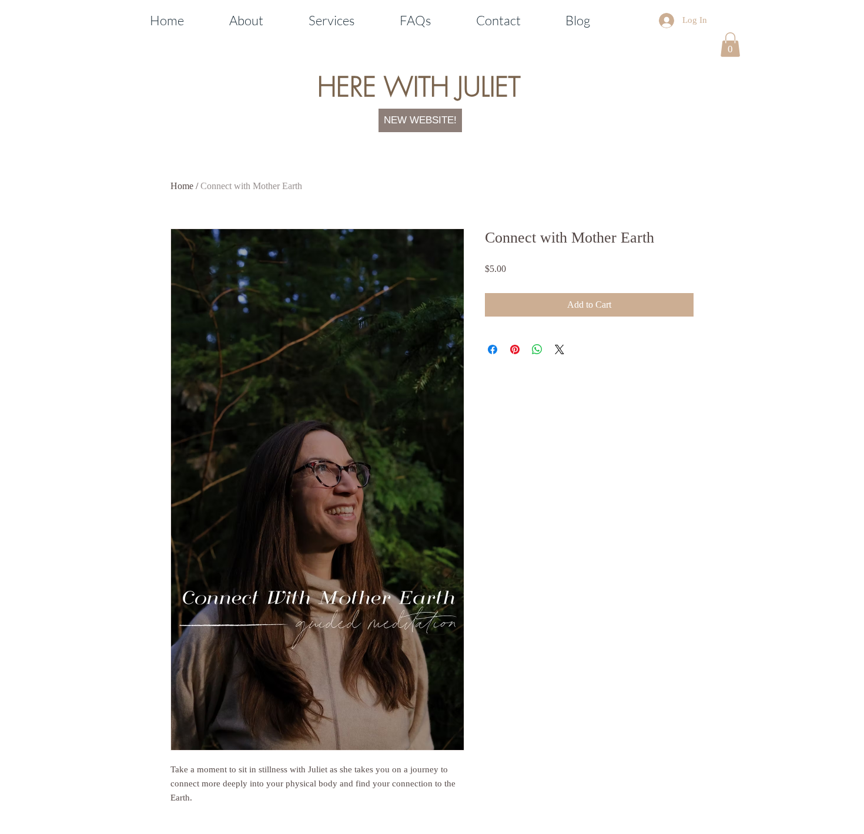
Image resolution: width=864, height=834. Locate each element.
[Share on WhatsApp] (537, 349)
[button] (730, 44)
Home (181, 186)
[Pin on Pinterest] (515, 349)
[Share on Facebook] (492, 349)
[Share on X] (559, 349)
